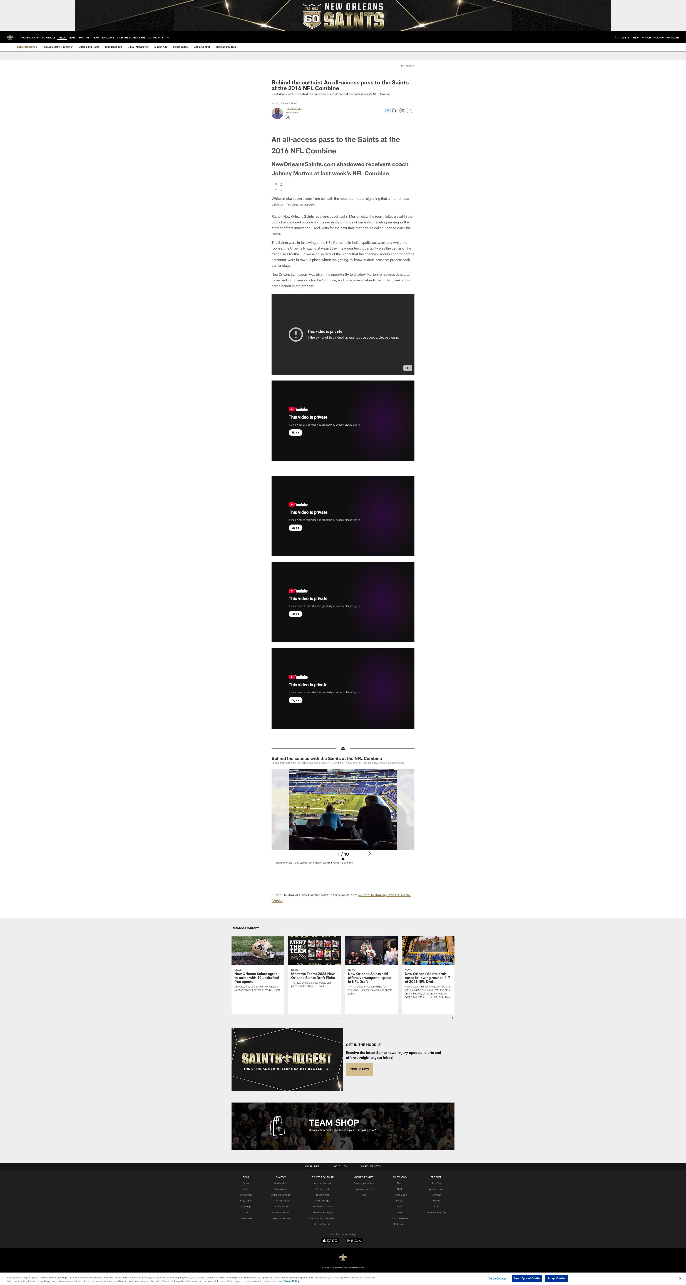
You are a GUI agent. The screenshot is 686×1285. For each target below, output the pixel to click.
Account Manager (322, 1183)
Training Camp (400, 1194)
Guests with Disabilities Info (322, 1218)
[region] (343, 1278)
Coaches (246, 1189)
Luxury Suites (322, 1194)
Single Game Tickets (322, 1206)
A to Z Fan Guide (281, 1200)
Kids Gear (436, 1194)
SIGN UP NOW (359, 1069)
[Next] (369, 853)
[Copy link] (409, 111)
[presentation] (453, 1019)
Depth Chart (246, 1194)
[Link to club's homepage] (10, 37)
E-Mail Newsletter (399, 1218)
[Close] (680, 1278)
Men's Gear (436, 1183)
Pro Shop (436, 1177)
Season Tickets (322, 1189)
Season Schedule (322, 1224)
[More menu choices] (167, 37)
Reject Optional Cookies (527, 1278)
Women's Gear (436, 1189)
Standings (246, 1206)
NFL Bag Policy (281, 1206)
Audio (399, 1212)
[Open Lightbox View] (343, 818)
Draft (399, 1189)
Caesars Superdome (280, 1218)
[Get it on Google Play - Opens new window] (355, 1242)
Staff (363, 1194)
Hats (436, 1206)
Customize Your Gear (436, 1212)
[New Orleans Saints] (343, 1257)
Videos (399, 1206)
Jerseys (436, 1200)
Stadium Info (280, 1183)
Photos (399, 1200)
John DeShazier (294, 109)
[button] (338, 1018)
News (399, 1183)
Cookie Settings (497, 1278)
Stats (245, 1212)
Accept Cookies (556, 1278)
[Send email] (402, 112)
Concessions (280, 1189)
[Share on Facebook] (388, 112)
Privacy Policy (291, 1281)
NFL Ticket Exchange (322, 1212)
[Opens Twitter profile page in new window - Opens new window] (288, 117)
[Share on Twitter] (395, 112)
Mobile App (399, 1224)
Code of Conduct (280, 1212)
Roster (246, 1183)
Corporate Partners (364, 1189)
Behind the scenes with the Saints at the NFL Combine (327, 758)
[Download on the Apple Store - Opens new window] (330, 1241)
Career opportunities (364, 1183)
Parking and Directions (281, 1194)
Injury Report (246, 1200)
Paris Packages (322, 1200)
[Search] (616, 37)
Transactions (246, 1218)
